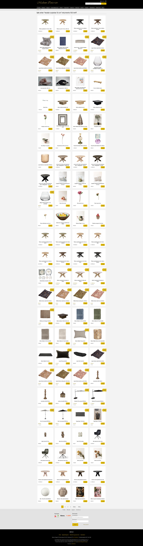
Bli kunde (68, 509)
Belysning (77, 7)
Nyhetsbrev (83, 534)
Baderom (72, 7)
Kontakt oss (78, 509)
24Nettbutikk (74, 543)
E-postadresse (74, 515)
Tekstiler (86, 7)
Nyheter (43, 7)
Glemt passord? (86, 524)
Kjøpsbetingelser (65, 534)
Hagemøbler (66, 7)
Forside (38, 7)
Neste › (74, 506)
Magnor (48, 7)
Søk (103, 3)
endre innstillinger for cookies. (83, 541)
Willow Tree (98, 7)
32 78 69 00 (75, 537)
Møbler (61, 7)
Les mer (75, 541)
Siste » (79, 506)
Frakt (60, 534)
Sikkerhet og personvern (74, 534)
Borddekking (92, 7)
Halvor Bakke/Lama (54, 7)
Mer (103, 7)
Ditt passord (74, 519)
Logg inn (73, 509)
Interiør (82, 7)
